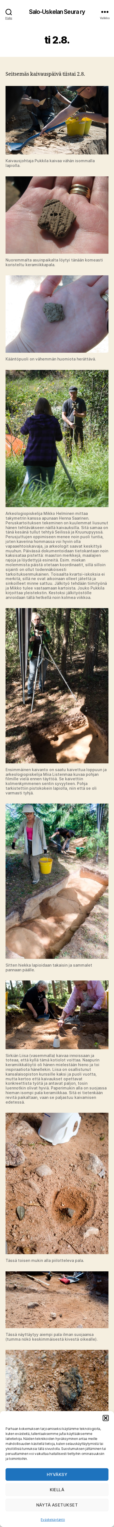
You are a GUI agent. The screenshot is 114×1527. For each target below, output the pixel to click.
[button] (105, 1418)
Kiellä (57, 1489)
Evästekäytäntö (53, 1520)
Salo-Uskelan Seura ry (57, 12)
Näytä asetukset (57, 1505)
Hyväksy (57, 1474)
